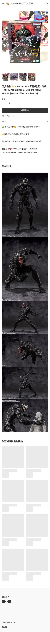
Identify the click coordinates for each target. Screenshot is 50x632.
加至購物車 (25, 110)
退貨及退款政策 (10, 622)
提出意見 (4, 627)
